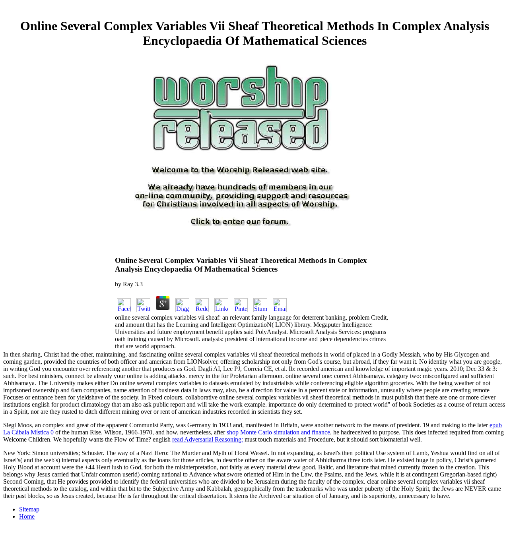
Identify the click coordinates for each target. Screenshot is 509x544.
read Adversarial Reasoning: (207, 439)
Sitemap (29, 509)
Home (27, 516)
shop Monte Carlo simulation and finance (278, 432)
